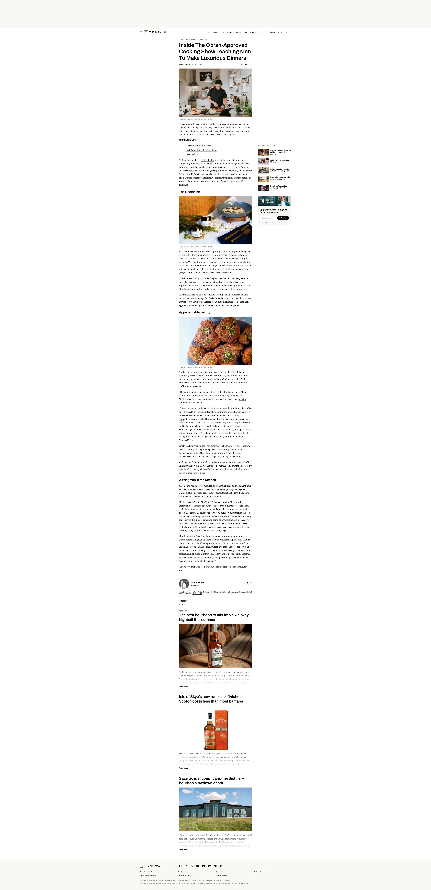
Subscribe (283, 218)
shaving (242, 399)
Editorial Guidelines (260, 872)
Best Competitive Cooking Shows (201, 150)
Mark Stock (184, 64)
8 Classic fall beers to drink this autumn (280, 161)
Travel (272, 32)
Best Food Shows (194, 154)
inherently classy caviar (190, 375)
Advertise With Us (184, 875)
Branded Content (221, 875)
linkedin (251, 583)
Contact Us (219, 872)
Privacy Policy (264, 222)
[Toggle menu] (141, 32)
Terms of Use (197, 880)
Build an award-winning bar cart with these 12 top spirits (280, 170)
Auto (280, 32)
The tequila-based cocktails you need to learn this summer (280, 179)
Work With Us (171, 880)
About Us (181, 872)
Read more (183, 686)
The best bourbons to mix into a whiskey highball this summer (280, 152)
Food (181, 604)
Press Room (218, 880)
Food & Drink (227, 32)
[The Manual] (155, 32)
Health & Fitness (250, 32)
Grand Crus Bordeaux (215, 375)
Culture (238, 32)
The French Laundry (240, 412)
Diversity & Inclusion (184, 880)
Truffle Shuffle (207, 160)
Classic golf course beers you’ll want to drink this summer (279, 188)
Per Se (182, 473)
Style (208, 32)
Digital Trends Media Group (148, 880)
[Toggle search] (289, 32)
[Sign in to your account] (286, 32)
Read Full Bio (197, 594)
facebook (247, 583)
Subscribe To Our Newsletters (149, 872)
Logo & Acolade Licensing (148, 875)
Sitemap (227, 880)
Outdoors (263, 32)
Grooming (216, 32)
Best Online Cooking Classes (199, 145)
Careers (161, 880)
